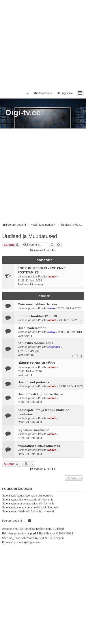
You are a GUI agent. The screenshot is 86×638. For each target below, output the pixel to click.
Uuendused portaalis (33, 382)
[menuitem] (8, 542)
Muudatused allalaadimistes (39, 446)
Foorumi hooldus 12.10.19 (37, 316)
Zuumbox (54, 347)
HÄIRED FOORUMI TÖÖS (36, 363)
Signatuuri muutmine (33, 430)
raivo (51, 308)
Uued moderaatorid (32, 328)
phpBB (17, 528)
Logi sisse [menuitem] (67, 93)
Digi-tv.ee (23, 112)
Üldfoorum (36, 284)
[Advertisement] (43, 43)
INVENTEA (45, 538)
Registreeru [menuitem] (45, 93)
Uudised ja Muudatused (29, 236)
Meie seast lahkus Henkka (37, 304)
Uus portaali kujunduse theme (40, 394)
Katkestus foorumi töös (35, 343)
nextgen (59, 538)
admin (52, 276)
